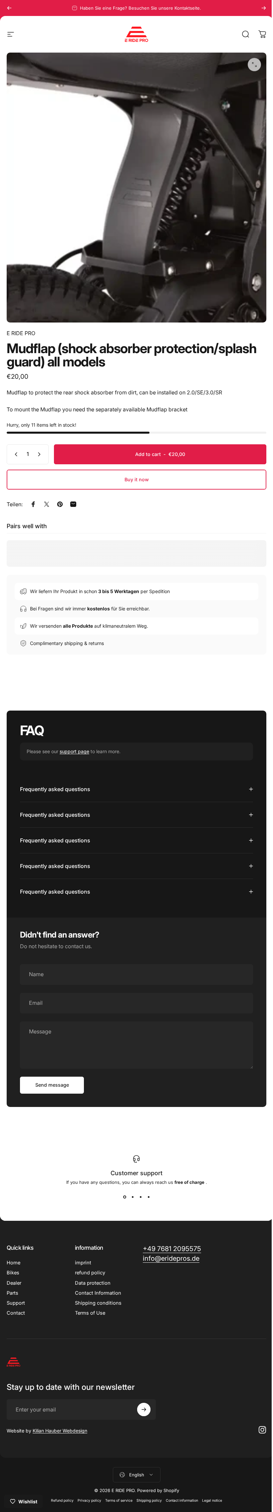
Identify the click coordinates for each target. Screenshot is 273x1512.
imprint (82, 1258)
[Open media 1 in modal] (254, 64)
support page (74, 751)
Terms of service (116, 1495)
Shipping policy (146, 1495)
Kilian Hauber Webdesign (60, 1425)
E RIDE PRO (21, 333)
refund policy (89, 1268)
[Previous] (9, 8)
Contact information (179, 1495)
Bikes (13, 1268)
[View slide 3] (138, 1191)
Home (13, 1258)
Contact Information (97, 1288)
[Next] (263, 8)
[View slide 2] (130, 1191)
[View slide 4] (146, 1191)
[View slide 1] (122, 1191)
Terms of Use (89, 1308)
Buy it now (137, 479)
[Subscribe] (142, 1404)
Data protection (91, 1278)
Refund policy (60, 1495)
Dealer (14, 1278)
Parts (12, 1288)
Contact (16, 1308)
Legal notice (210, 1495)
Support (16, 1298)
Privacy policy (87, 1495)
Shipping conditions (97, 1298)
